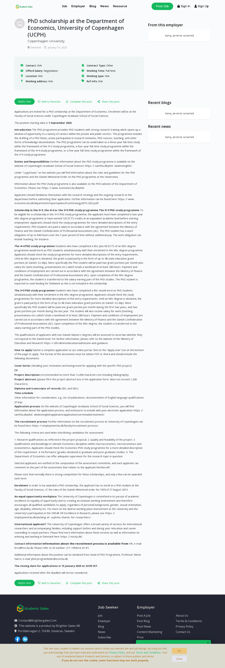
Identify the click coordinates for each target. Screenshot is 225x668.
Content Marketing (149, 632)
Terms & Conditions (189, 621)
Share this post (111, 101)
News (104, 6)
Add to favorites (51, 101)
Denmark (36, 47)
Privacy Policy (184, 626)
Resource (120, 6)
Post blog (143, 621)
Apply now (24, 101)
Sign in (185, 6)
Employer (78, 6)
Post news (144, 626)
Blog (92, 6)
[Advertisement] (179, 70)
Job (64, 6)
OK (179, 651)
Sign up (203, 6)
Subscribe (104, 637)
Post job (162, 6)
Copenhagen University (46, 41)
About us (182, 616)
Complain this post (81, 101)
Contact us (183, 632)
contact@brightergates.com (37, 620)
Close (179, 658)
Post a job (143, 616)
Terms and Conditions (148, 652)
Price (140, 637)
